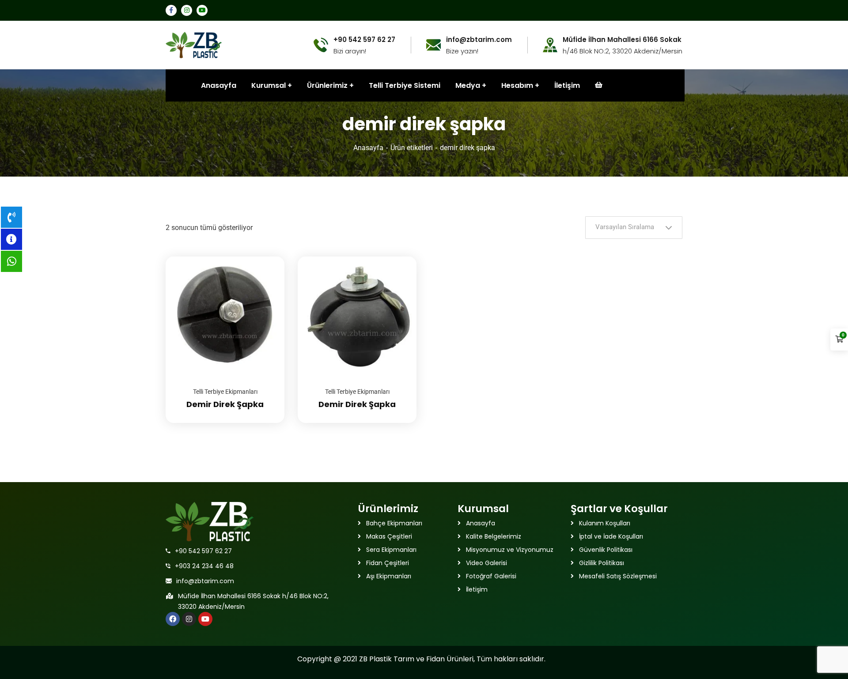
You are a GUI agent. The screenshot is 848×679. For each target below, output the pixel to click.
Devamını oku (267, 256)
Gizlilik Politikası (601, 562)
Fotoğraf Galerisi (491, 576)
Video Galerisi (486, 562)
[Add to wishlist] (267, 278)
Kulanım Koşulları (604, 523)
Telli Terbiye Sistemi (404, 85)
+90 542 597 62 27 (203, 551)
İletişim (567, 85)
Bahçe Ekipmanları (394, 523)
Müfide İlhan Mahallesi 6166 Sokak (622, 39)
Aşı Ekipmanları (388, 576)
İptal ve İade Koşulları (611, 536)
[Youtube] (205, 619)
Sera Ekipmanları (391, 549)
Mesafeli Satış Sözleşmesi (618, 576)
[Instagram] (189, 619)
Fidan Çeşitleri (387, 562)
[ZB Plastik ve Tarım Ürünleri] (194, 44)
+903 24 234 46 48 (204, 566)
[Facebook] (173, 619)
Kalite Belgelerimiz (493, 536)
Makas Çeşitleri (389, 536)
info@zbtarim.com (205, 581)
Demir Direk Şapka (225, 404)
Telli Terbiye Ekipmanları (225, 391)
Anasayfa (368, 147)
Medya (467, 85)
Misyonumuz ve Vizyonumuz (509, 549)
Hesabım (517, 85)
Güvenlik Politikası (605, 549)
